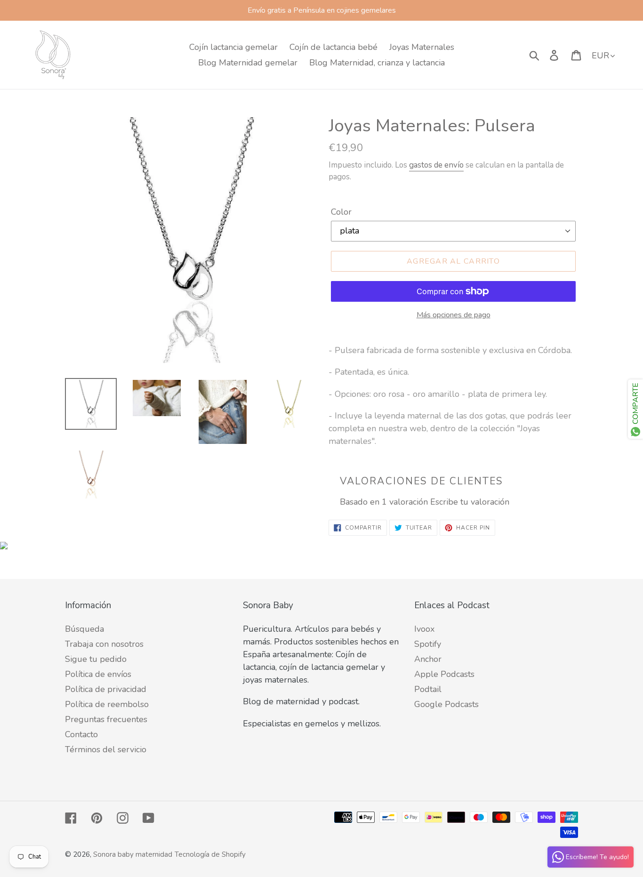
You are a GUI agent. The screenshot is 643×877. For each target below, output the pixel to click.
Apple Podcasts (444, 674)
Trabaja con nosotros (104, 644)
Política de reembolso (107, 704)
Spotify (427, 644)
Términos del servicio (105, 749)
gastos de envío (436, 165)
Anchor (428, 659)
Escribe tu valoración (469, 501)
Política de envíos (98, 674)
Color (341, 211)
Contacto (81, 734)
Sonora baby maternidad (132, 854)
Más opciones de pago (453, 315)
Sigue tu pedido (96, 659)
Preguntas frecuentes (106, 719)
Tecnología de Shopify (210, 854)
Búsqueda (84, 629)
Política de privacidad (105, 689)
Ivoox (424, 629)
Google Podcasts (446, 704)
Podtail (428, 689)
